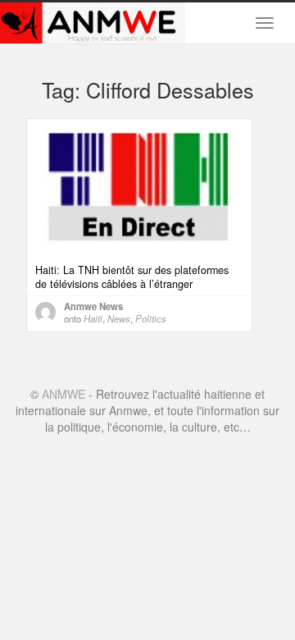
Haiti (93, 318)
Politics (150, 318)
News (118, 318)
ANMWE (63, 394)
